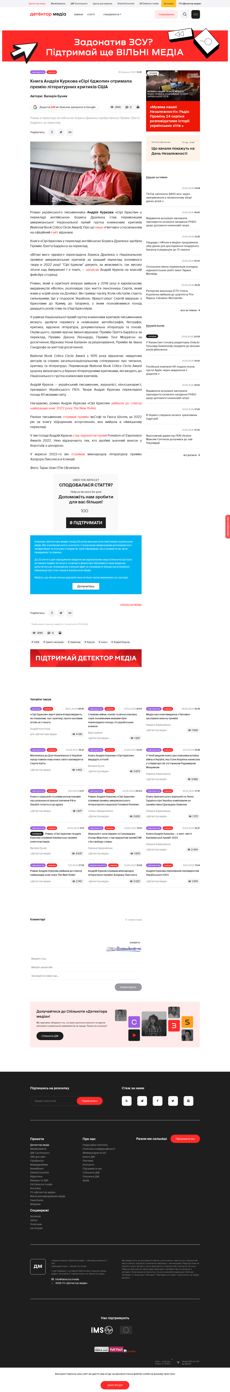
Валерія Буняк (55, 96)
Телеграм (36, 1224)
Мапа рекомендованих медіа (47, 1196)
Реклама (88, 1160)
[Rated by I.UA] (130, 1351)
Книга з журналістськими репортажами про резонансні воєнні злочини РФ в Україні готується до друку (55, 800)
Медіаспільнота (97, 865)
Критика (36, 708)
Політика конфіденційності (99, 1148)
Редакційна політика (95, 1145)
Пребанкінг (37, 1160)
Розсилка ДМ (91, 1176)
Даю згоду (115, 1385)
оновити (135, 942)
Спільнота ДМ (50, 1036)
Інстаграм (36, 1228)
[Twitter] (61, 132)
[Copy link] (69, 132)
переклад (75, 642)
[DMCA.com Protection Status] (101, 1351)
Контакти (88, 1164)
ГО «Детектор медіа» (190, 3)
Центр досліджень (102, 3)
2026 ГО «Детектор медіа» (71, 1283)
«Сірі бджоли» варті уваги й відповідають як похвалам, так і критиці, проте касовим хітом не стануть (56, 718)
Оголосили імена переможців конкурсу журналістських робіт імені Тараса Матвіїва (172, 270)
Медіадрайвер (39, 1164)
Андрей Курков (122, 642)
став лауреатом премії (90, 435)
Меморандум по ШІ (94, 1152)
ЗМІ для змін (37, 1156)
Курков (91, 642)
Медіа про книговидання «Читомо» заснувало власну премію (168, 716)
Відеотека (36, 1176)
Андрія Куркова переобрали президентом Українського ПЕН (172, 872)
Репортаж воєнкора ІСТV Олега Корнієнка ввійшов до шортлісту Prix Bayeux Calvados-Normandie (170, 294)
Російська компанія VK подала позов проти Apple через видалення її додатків (170, 370)
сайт (54, 232)
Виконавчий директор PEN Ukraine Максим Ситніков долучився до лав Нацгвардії (169, 439)
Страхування (166, 14)
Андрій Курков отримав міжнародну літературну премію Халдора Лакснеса (112, 872)
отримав (78, 454)
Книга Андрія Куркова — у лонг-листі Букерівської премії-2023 (169, 835)
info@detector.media (67, 1279)
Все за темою (189, 310)
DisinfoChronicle (126, 3)
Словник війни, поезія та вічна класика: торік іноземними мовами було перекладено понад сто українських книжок (112, 720)
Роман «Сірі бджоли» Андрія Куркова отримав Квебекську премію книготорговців (55, 837)
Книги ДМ (89, 1156)
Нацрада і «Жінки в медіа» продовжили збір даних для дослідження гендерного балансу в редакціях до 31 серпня (172, 246)
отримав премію (76, 417)
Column (48, 708)
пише (99, 227)
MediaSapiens (58, 3)
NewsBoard (36, 1168)
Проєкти (37, 1139)
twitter (34, 1220)
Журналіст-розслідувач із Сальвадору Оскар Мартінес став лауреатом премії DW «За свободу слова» (115, 837)
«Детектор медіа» (131, 604)
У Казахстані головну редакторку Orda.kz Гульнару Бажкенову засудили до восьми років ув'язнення (173, 346)
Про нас (89, 1139)
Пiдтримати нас (185, 1138)
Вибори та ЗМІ (39, 1180)
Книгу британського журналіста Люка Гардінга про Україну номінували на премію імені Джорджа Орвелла (170, 800)
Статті (91, 14)
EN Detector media (149, 3)
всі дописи (190, 455)
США (36, 642)
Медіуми (35, 1204)
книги (104, 642)
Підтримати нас (92, 1168)
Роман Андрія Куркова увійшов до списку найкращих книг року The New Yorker (56, 872)
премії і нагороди (55, 642)
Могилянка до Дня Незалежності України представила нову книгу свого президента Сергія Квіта (56, 759)
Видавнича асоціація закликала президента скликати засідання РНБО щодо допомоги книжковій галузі (171, 221)
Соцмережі (39, 1210)
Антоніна (168, 3)
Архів (86, 1180)
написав (92, 270)
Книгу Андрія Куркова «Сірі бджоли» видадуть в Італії (111, 757)
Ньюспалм (36, 1200)
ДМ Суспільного (79, 3)
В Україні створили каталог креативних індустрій (171, 416)
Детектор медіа (37, 3)
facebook (35, 1216)
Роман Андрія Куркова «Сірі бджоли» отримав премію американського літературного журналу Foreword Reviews (113, 800)
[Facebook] (52, 132)
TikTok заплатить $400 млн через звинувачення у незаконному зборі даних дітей (169, 197)
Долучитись (86, 586)
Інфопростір (38, 72)
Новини (78, 14)
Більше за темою (156, 177)
